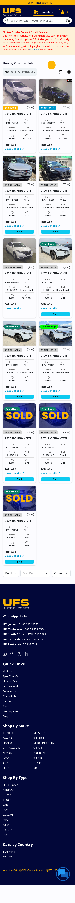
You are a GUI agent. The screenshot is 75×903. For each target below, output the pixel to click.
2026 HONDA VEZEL (54, 191)
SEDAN (7, 794)
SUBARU (38, 738)
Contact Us (9, 696)
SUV (5, 809)
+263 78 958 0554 (24, 629)
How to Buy (10, 681)
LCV (5, 834)
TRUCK (7, 800)
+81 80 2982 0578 (20, 624)
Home (9, 72)
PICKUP (7, 830)
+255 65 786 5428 (23, 639)
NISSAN (7, 753)
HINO (6, 768)
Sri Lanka (8, 856)
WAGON (8, 815)
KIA (35, 768)
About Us (8, 706)
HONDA (7, 743)
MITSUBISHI (40, 733)
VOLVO (37, 748)
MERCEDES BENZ (44, 743)
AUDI (6, 763)
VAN (5, 805)
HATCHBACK (10, 784)
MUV (6, 825)
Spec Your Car (11, 676)
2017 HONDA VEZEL (18, 114)
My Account (10, 691)
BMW (6, 758)
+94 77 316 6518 (20, 644)
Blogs (6, 716)
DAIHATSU (39, 753)
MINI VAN (9, 790)
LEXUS (37, 763)
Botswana (9, 851)
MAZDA (7, 738)
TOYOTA (8, 733)
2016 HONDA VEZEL (18, 273)
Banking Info (10, 711)
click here (34, 49)
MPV (5, 819)
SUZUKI (38, 758)
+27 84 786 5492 (24, 634)
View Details (13, 149)
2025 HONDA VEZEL (18, 191)
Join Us (7, 701)
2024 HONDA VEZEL (54, 438)
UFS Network (11, 686)
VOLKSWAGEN (11, 748)
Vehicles (7, 671)
